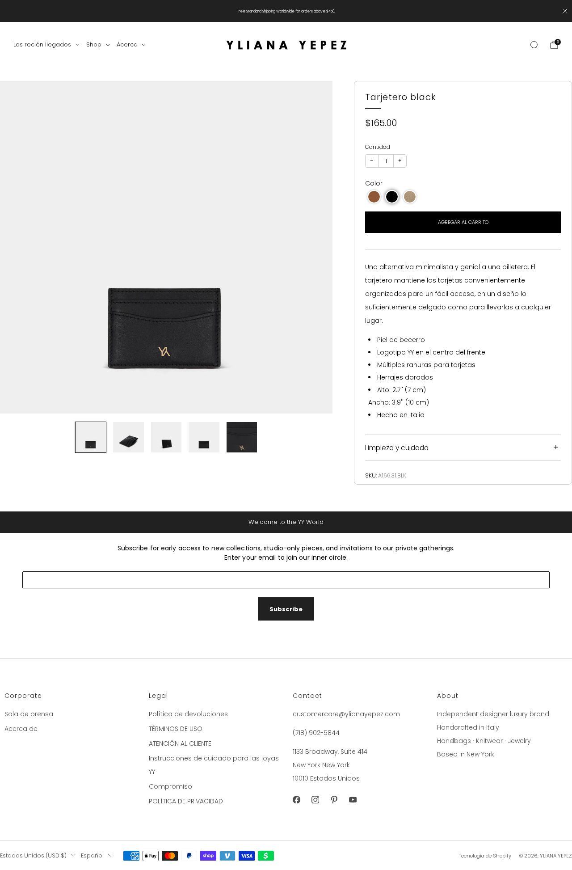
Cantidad (377, 147)
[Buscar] (534, 44)
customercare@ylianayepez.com (346, 714)
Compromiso (170, 786)
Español (92, 855)
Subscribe (286, 609)
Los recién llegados (42, 44)
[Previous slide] (17, 247)
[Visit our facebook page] (296, 799)
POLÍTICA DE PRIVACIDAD (186, 801)
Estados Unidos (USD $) (33, 855)
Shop (93, 44)
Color (374, 183)
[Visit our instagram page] (315, 799)
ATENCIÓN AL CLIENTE (180, 743)
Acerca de (21, 728)
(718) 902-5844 (316, 732)
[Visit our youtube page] (352, 799)
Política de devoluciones (188, 714)
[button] (374, 196)
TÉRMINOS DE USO (175, 728)
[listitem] (286, 11)
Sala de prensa (28, 714)
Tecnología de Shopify (485, 855)
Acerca (127, 44)
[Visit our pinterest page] (333, 799)
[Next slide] (315, 247)
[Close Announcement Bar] (565, 11)
